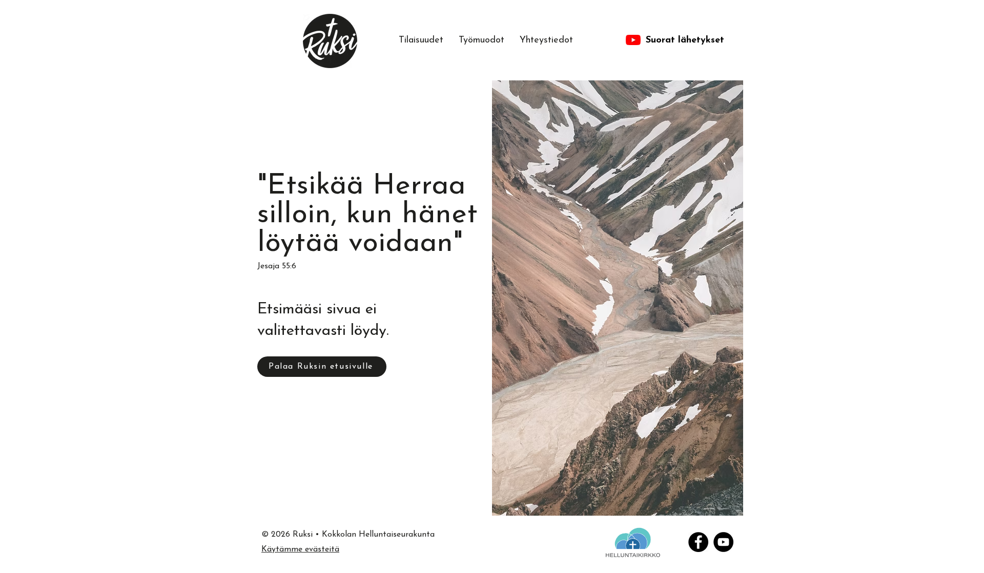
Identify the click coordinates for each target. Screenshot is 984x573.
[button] (481, 41)
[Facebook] (698, 542)
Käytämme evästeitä (300, 549)
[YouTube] (723, 542)
